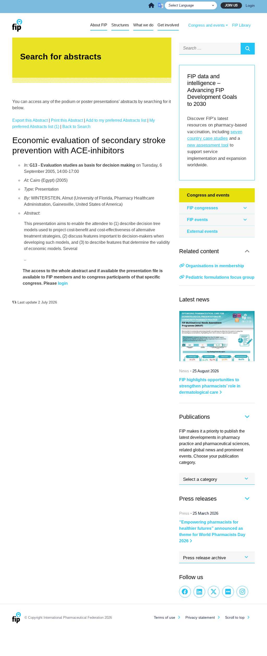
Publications (194, 417)
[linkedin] (199, 592)
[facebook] (185, 592)
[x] (214, 592)
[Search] (248, 48)
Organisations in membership (215, 266)
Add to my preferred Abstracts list (116, 120)
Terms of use (164, 617)
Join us (231, 5)
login (63, 283)
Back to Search (76, 126)
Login (250, 5)
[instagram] (242, 592)
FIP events (197, 219)
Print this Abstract (67, 120)
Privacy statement (200, 617)
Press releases (198, 498)
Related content (199, 251)
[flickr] (228, 592)
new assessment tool (207, 145)
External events (202, 231)
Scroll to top (235, 617)
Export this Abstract (30, 120)
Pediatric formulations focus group (220, 277)
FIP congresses (202, 208)
